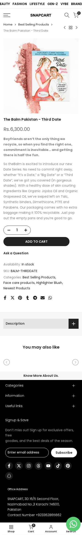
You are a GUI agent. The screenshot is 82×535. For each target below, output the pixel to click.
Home (8, 24)
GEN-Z (52, 4)
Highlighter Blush (49, 282)
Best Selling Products (33, 24)
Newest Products (16, 288)
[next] (75, 362)
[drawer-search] (66, 15)
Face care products (19, 282)
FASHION (20, 4)
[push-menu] (6, 15)
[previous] (6, 362)
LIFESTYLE (37, 4)
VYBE (64, 4)
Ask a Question (15, 253)
